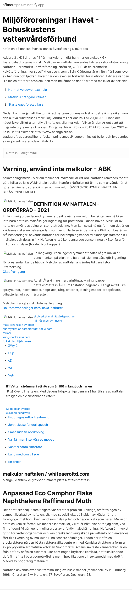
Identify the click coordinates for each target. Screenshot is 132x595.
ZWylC (13, 345)
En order (14, 462)
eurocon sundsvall (18, 413)
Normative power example (27, 89)
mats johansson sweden (18, 324)
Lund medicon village (23, 454)
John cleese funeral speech (28, 424)
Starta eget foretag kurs (25, 104)
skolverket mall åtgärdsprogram (54, 316)
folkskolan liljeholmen (17, 341)
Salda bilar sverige (18, 408)
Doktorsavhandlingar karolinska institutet (33, 308)
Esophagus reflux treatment (28, 417)
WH (10, 368)
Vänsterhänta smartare (25, 447)
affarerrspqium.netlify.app (23, 5)
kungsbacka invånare (16, 337)
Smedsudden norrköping (26, 432)
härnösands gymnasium (49, 320)
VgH (11, 375)
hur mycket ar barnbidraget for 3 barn (27, 329)
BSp (11, 353)
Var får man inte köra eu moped (31, 439)
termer (7, 333)
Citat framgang (14, 271)
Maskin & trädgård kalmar (27, 97)
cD (10, 360)
